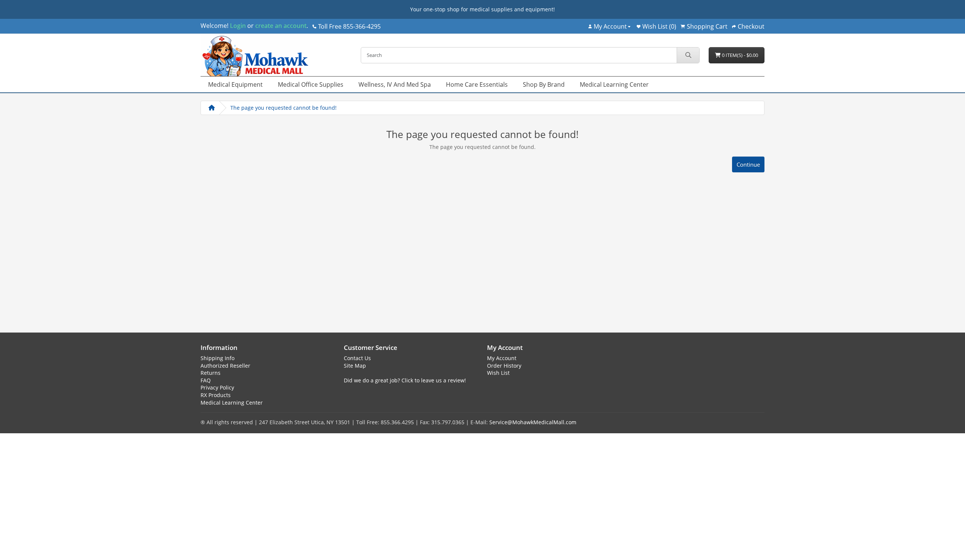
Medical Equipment (235, 84)
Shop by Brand (544, 84)
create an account (280, 25)
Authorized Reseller (225, 365)
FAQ (206, 380)
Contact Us (357, 358)
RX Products (216, 395)
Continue (748, 164)
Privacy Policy (217, 387)
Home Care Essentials (477, 84)
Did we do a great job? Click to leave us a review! (405, 380)
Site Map (355, 365)
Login (237, 25)
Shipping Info (217, 358)
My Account (501, 358)
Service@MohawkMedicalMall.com (532, 422)
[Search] (688, 55)
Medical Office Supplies (310, 84)
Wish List (498, 372)
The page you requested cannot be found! (283, 107)
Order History (504, 365)
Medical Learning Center (614, 84)
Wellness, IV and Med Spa (394, 84)
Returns (211, 372)
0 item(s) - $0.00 (739, 55)
